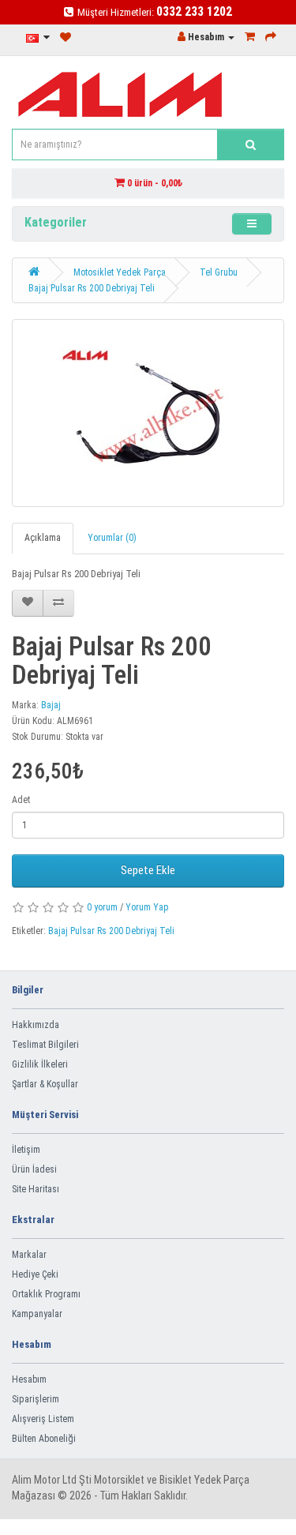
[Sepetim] (250, 37)
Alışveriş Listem (43, 1418)
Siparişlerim (35, 1399)
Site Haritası (35, 1189)
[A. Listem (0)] (65, 37)
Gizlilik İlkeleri (40, 1064)
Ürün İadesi (34, 1169)
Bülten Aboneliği (44, 1438)
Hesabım (29, 1379)
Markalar (29, 1254)
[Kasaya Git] (270, 37)
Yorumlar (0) (112, 537)
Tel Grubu (219, 272)
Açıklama (42, 537)
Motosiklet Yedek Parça (119, 272)
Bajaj (51, 705)
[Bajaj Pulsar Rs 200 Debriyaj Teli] (148, 413)
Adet (21, 799)
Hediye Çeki (35, 1274)
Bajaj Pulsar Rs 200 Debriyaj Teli (91, 288)
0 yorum (102, 907)
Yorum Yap (147, 907)
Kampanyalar (37, 1313)
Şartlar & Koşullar (45, 1084)
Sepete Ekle (148, 870)
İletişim (26, 1149)
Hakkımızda (35, 1024)
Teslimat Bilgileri (45, 1044)
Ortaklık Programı (46, 1294)
